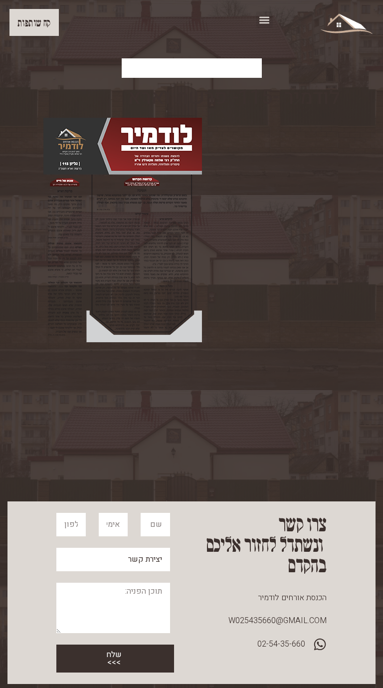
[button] (264, 19)
